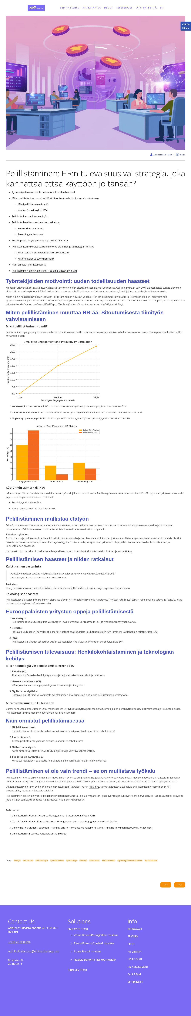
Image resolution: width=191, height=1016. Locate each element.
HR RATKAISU (92, 7)
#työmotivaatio (108, 860)
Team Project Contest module (94, 943)
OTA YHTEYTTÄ (146, 7)
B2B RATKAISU (70, 7)
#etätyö (17, 860)
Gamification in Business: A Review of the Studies (39, 833)
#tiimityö (83, 860)
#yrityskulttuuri (151, 860)
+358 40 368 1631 (19, 942)
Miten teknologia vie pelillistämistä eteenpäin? (44, 252)
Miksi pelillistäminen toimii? (33, 204)
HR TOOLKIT (135, 959)
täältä (128, 551)
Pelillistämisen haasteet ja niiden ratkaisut (35, 222)
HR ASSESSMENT (138, 967)
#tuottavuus (94, 860)
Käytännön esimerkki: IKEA (33, 210)
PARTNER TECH (77, 970)
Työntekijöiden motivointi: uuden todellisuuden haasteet (43, 192)
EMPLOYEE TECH (78, 929)
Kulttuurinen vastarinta (31, 228)
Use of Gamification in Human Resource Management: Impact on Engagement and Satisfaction (64, 821)
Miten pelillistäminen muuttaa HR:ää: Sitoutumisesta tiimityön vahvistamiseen (55, 198)
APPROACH (135, 929)
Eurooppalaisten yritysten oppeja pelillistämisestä (40, 240)
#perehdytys (71, 860)
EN (161, 7)
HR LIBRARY (135, 951)
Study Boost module (87, 951)
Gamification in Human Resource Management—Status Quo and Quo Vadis (54, 815)
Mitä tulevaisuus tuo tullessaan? (36, 258)
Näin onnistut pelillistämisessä (29, 264)
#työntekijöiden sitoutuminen (129, 860)
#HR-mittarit (28, 860)
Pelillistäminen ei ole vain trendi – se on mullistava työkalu (44, 270)
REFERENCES (124, 7)
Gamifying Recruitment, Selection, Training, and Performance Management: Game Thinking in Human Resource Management (82, 827)
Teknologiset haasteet (30, 234)
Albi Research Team (162, 154)
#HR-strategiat (42, 860)
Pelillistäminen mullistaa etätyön (30, 216)
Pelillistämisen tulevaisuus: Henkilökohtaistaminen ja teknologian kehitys (53, 246)
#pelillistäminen (57, 860)
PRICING (133, 936)
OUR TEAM (134, 974)
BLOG (131, 944)
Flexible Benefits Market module (95, 959)
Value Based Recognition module (96, 935)
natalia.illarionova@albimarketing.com (33, 951)
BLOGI (108, 7)
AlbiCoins (94, 786)
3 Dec (182, 154)
